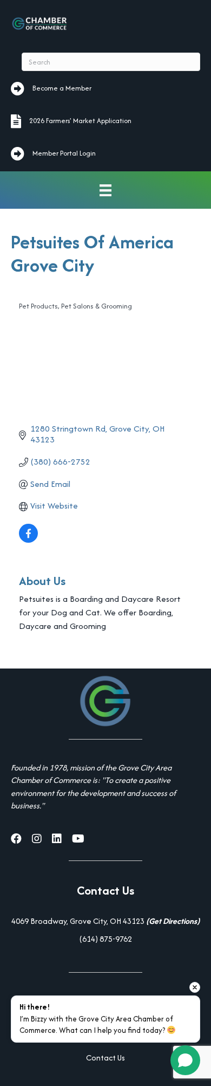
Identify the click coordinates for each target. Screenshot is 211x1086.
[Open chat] (185, 1060)
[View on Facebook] (28, 540)
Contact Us (105, 1057)
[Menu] (105, 190)
